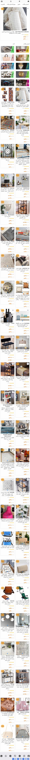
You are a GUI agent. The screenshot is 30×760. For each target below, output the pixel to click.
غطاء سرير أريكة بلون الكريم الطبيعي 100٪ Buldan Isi (15, 32)
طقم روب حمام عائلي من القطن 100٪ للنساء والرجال (7, 243)
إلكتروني (3, 4)
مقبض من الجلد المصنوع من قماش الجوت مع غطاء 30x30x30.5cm (22, 407)
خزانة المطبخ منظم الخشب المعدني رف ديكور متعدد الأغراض (22, 216)
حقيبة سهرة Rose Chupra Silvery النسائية (22, 574)
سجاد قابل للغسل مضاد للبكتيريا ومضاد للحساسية (7, 131)
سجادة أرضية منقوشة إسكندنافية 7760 (23, 657)
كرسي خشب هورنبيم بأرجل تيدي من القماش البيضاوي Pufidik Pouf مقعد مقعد (22, 548)
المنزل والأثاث (26, 4)
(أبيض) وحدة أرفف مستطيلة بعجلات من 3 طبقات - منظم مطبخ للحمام (7, 407)
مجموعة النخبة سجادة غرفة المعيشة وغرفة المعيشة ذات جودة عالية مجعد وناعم (7, 658)
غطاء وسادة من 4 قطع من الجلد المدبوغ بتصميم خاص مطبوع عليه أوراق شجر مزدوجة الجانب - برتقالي (22, 297)
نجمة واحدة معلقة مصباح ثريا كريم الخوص (22, 350)
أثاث (13, 44)
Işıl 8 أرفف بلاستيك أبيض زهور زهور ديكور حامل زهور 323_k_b (22, 521)
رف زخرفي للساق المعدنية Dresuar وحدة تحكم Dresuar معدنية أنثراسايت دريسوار (7, 686)
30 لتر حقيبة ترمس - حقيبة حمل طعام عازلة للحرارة (7, 546)
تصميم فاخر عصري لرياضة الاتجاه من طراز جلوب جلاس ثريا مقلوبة (7, 629)
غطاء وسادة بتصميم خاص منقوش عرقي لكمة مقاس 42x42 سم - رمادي (7, 494)
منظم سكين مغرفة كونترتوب (8, 324)
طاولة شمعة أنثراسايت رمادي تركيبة (22, 436)
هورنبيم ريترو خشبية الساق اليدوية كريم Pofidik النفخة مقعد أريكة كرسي (23, 132)
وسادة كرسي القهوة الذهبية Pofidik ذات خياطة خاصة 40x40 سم (7, 714)
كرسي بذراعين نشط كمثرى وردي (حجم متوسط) (7, 520)
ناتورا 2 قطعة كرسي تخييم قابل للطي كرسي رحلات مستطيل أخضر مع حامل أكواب (22, 602)
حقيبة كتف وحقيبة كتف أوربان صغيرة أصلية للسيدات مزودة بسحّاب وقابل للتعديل (7, 741)
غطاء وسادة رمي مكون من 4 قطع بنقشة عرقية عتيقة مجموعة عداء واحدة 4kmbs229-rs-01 (7, 104)
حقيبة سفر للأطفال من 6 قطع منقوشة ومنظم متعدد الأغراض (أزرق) (22, 325)
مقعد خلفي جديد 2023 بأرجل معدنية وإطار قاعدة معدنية (8, 351)
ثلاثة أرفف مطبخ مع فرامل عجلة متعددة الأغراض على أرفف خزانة (22, 685)
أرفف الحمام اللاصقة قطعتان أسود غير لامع (22, 188)
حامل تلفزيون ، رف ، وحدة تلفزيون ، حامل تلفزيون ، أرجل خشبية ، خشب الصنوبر (7, 189)
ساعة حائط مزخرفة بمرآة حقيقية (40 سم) (7, 295)
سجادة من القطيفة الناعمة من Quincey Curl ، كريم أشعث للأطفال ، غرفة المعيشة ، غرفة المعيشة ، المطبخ (22, 161)
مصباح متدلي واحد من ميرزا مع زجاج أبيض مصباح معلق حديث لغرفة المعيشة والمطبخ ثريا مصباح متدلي (22, 630)
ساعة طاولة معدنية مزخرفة (7, 159)
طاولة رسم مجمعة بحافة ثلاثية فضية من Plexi (7, 437)
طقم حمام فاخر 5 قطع (23, 713)
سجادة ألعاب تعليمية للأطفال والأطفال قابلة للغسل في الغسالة (7, 575)
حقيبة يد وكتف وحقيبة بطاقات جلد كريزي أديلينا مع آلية (8, 602)
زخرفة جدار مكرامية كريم (8, 215)
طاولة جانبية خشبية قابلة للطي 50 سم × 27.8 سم (22, 270)
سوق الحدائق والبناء (11, 4)
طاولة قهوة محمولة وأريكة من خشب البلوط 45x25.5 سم (22, 378)
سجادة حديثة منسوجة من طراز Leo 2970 (7, 269)
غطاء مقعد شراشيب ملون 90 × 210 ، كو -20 (22, 243)
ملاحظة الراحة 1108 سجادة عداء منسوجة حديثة (22, 740)
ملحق (19, 4)
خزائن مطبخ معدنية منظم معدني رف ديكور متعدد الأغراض (22, 494)
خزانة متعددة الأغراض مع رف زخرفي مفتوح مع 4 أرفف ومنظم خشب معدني (7, 379)
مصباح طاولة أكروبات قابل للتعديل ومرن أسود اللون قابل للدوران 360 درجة (22, 465)
